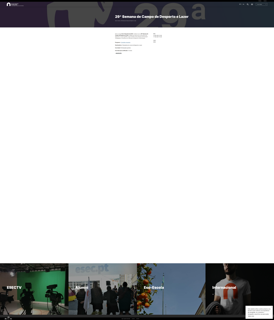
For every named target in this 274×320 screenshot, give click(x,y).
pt (240, 4)
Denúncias (137, 318)
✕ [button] (271, 307)
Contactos (133, 318)
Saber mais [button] (251, 316)
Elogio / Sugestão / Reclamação (126, 318)
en (243, 4)
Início (116, 20)
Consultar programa (125, 42)
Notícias (260, 0)
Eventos (265, 0)
